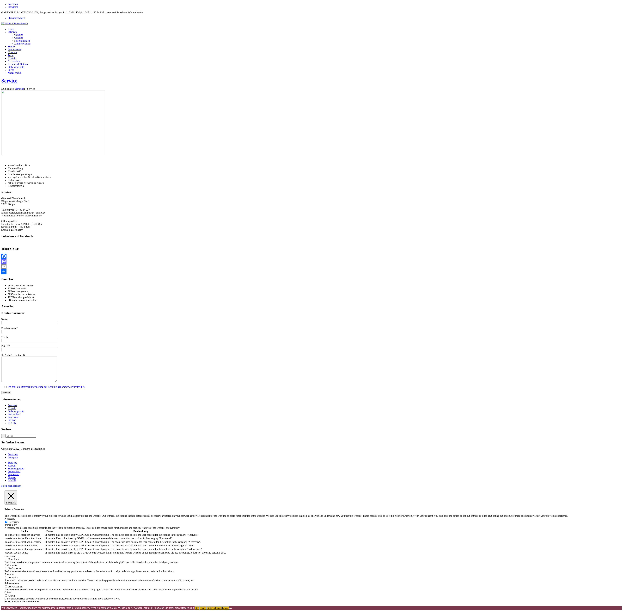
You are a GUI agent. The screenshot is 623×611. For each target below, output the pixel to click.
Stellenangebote (16, 411)
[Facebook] (311, 256)
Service (9, 81)
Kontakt (12, 408)
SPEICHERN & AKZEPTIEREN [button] (22, 601)
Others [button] (8, 592)
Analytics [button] (9, 574)
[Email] (311, 266)
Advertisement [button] (12, 583)
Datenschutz (14, 414)
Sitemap (12, 420)
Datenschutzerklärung (218, 608)
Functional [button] (10, 556)
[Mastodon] (311, 261)
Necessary (13, 522)
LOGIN (12, 423)
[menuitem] (315, 29)
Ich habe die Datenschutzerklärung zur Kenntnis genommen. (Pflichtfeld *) (46, 386)
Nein (203, 608)
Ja (197, 608)
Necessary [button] (10, 518)
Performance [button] (11, 565)
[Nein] (230, 608)
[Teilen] (311, 271)
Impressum (13, 417)
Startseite (12, 405)
